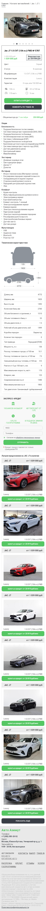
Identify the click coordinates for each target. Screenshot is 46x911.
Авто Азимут (11, 830)
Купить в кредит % (23, 101)
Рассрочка (7, 863)
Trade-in (40, 853)
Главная (5, 4)
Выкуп (32, 853)
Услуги (41, 863)
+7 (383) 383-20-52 (10, 836)
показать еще (23, 821)
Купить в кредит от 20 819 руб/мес (23, 499)
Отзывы (30, 863)
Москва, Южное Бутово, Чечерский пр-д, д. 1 (22, 841)
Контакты (23, 853)
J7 (37, 4)
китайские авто (9, 859)
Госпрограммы (9, 867)
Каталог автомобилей (19, 4)
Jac (32, 4)
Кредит (19, 863)
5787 (4, 6)
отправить (22, 442)
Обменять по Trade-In (23, 107)
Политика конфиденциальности (15, 907)
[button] (13, 44)
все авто (6, 856)
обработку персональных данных (28, 438)
